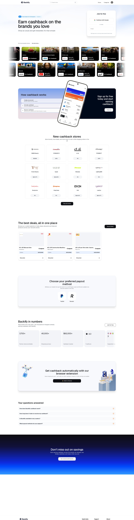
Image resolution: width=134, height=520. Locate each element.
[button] (36, 43)
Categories (106, 2)
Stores (99, 2)
